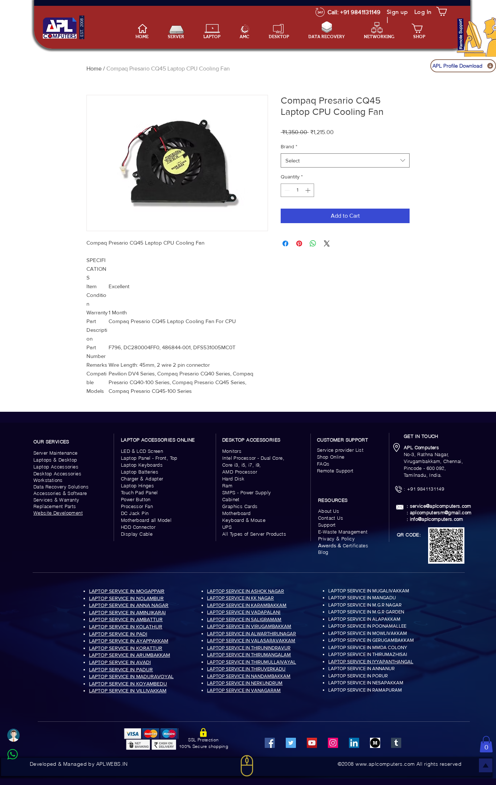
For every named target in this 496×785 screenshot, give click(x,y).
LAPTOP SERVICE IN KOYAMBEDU (128, 684)
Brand (289, 146)
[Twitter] (291, 743)
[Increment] (308, 190)
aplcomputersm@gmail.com (441, 512)
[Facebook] (270, 743)
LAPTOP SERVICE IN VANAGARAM (244, 690)
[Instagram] (333, 743)
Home (94, 68)
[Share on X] (326, 243)
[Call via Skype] (20, 772)
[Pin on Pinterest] (299, 243)
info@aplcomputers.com (436, 519)
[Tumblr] (396, 743)
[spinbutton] (297, 190)
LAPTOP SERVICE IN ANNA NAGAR (128, 605)
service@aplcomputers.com (440, 506)
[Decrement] (286, 190)
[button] (216, 36)
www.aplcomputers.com (385, 764)
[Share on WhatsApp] (313, 243)
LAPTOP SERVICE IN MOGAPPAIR (126, 591)
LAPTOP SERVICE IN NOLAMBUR (126, 598)
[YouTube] (312, 743)
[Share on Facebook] (285, 243)
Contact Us (330, 518)
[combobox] (345, 160)
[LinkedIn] (354, 743)
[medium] (375, 743)
